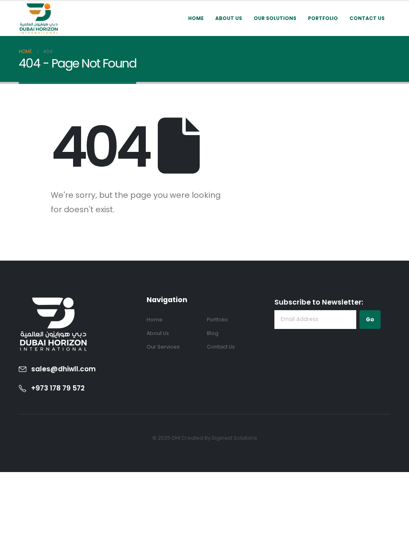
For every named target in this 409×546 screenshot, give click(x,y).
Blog (212, 333)
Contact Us (367, 18)
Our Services (163, 346)
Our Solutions (275, 18)
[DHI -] (39, 18)
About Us (228, 18)
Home (196, 18)
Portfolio (323, 18)
